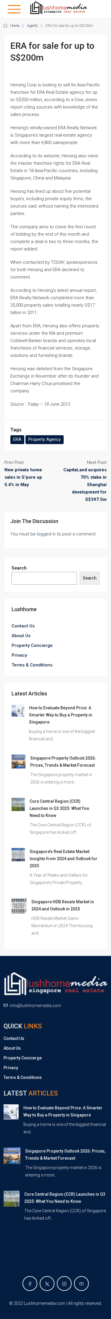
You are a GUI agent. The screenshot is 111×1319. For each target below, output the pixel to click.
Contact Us (23, 626)
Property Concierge (32, 645)
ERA (17, 439)
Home (14, 26)
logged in (46, 534)
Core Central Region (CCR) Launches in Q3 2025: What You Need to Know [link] (59, 808)
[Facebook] (29, 1283)
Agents (32, 26)
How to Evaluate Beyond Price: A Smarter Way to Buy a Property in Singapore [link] (60, 714)
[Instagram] (64, 1283)
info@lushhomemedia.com (35, 1005)
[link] (18, 710)
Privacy (19, 655)
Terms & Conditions (32, 665)
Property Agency (44, 439)
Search (19, 568)
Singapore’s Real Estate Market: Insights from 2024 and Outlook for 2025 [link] (63, 858)
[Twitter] (47, 1283)
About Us (21, 635)
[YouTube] (81, 1283)
